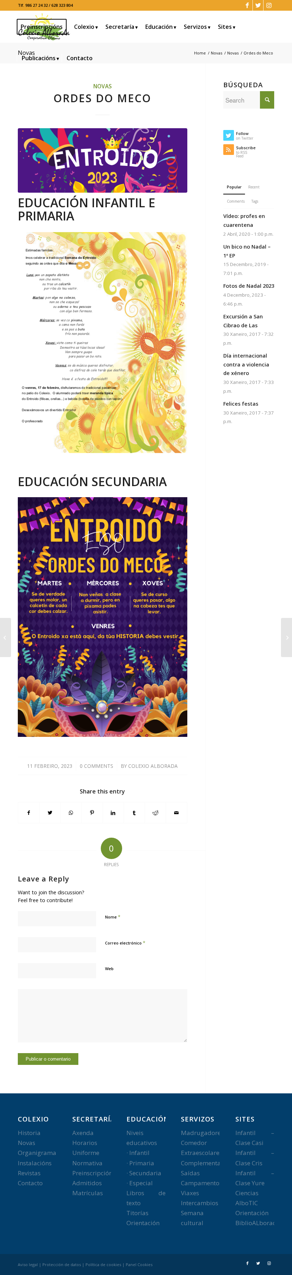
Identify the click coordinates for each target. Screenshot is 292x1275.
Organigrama (37, 1153)
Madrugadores (202, 1133)
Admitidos (87, 1183)
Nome (112, 917)
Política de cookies (103, 1264)
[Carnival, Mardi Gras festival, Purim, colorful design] (102, 160)
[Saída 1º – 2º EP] (286, 637)
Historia (29, 1133)
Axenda (83, 1133)
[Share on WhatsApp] (71, 812)
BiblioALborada (257, 1223)
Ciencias (247, 1193)
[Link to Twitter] (258, 5)
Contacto (30, 1183)
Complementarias (206, 1163)
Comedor (194, 1143)
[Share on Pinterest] (92, 812)
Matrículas (87, 1193)
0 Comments (96, 766)
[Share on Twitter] (50, 812)
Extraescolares (201, 1153)
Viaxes (190, 1193)
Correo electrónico (125, 943)
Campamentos (201, 1183)
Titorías (137, 1213)
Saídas (190, 1173)
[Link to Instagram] (269, 5)
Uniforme (85, 1153)
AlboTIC (246, 1203)
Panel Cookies (139, 1264)
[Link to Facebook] (247, 5)
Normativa (87, 1163)
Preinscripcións (93, 1173)
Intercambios (199, 1203)
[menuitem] (44, 26)
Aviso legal (28, 1264)
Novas (102, 86)
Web (109, 968)
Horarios (84, 1143)
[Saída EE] (5, 637)
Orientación (143, 1223)
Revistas (29, 1173)
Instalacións (35, 1163)
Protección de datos (61, 1264)
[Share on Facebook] (28, 812)
